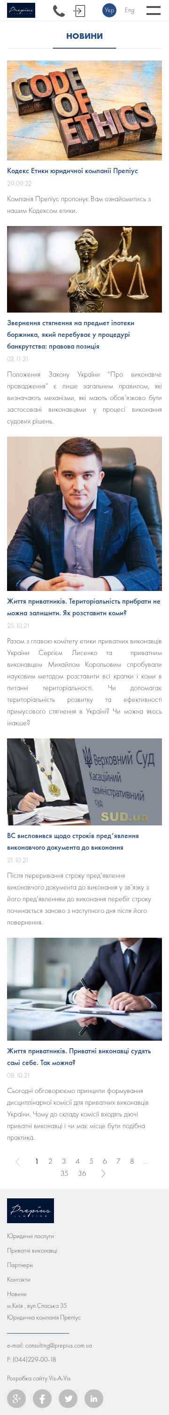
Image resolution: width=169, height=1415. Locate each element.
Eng (129, 10)
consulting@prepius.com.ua (58, 1345)
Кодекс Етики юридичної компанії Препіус (72, 170)
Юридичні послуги (30, 1236)
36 (82, 1173)
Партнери (20, 1265)
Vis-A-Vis (59, 1378)
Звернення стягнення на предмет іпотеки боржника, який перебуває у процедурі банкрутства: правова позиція (70, 334)
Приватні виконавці (32, 1251)
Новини (17, 1294)
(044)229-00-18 (34, 1360)
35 (65, 1173)
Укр (109, 10)
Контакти (19, 1280)
